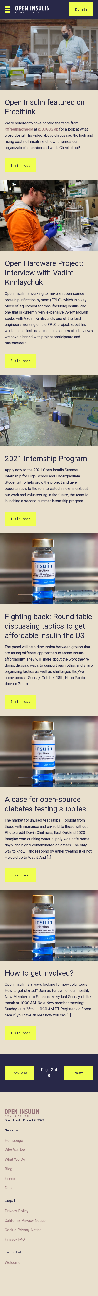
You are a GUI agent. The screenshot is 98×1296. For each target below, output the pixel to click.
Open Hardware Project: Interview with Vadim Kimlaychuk (44, 273)
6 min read (20, 875)
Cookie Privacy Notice (23, 1230)
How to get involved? (39, 972)
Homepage (14, 1140)
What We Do (15, 1159)
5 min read (20, 701)
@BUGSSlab (48, 129)
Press (10, 1178)
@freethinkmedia (19, 129)
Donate (81, 9)
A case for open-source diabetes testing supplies (45, 804)
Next (79, 1073)
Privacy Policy (17, 1211)
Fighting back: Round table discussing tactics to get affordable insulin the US (48, 626)
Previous (19, 1073)
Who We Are (15, 1150)
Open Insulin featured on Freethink (45, 107)
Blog (8, 1169)
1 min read (20, 165)
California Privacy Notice (25, 1220)
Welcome (12, 1262)
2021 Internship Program (46, 458)
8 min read (20, 361)
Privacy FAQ (15, 1239)
